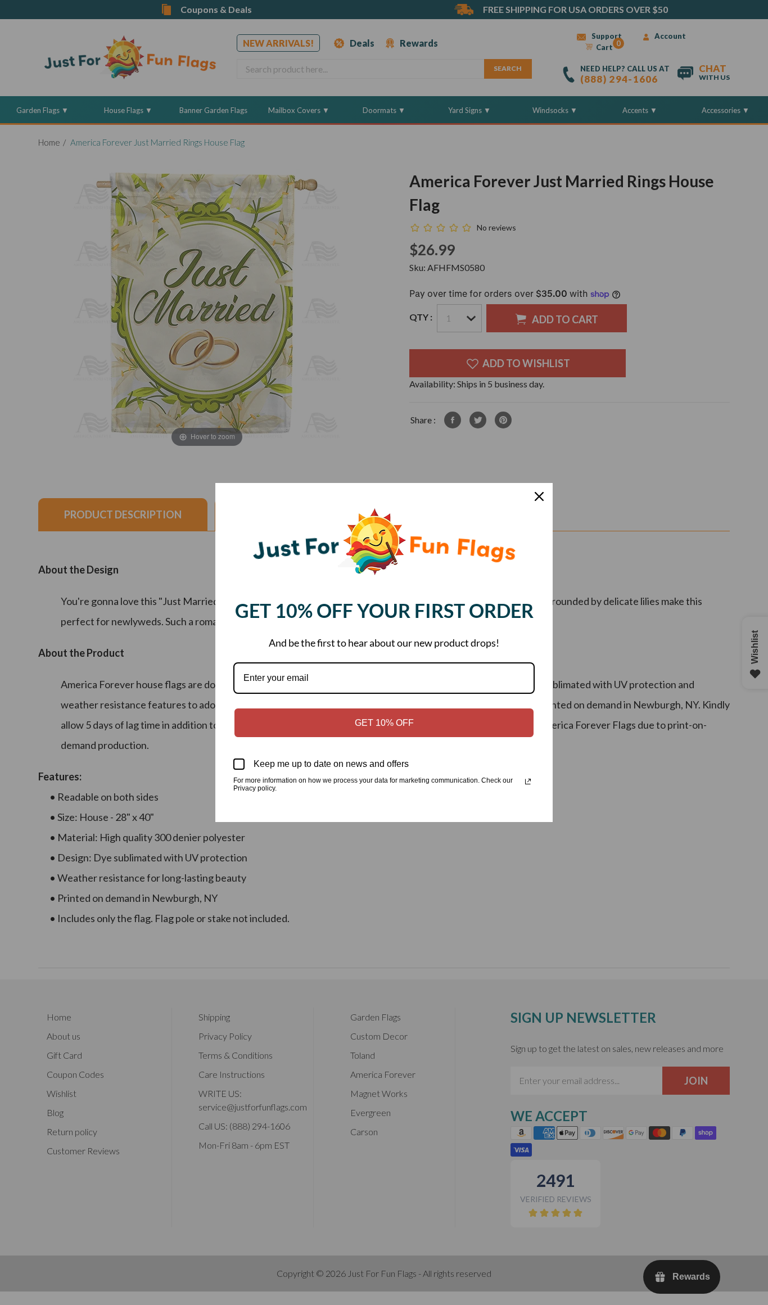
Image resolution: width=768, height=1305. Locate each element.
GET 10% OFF (384, 723)
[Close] (539, 496)
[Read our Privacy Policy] (528, 781)
